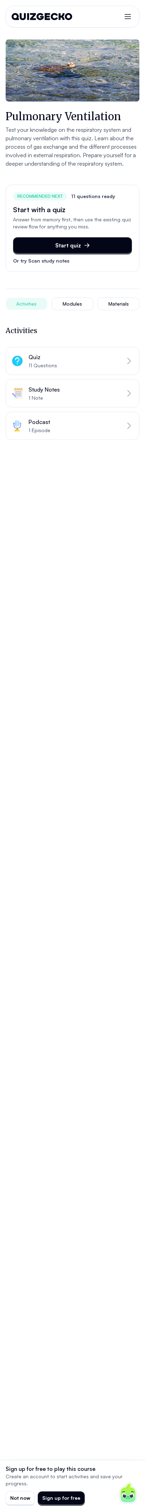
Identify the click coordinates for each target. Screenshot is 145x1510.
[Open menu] (128, 17)
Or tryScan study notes (41, 261)
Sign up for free (61, 1498)
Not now (20, 1498)
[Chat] (128, 1493)
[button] (72, 361)
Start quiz (68, 245)
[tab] (27, 303)
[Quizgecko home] (42, 17)
